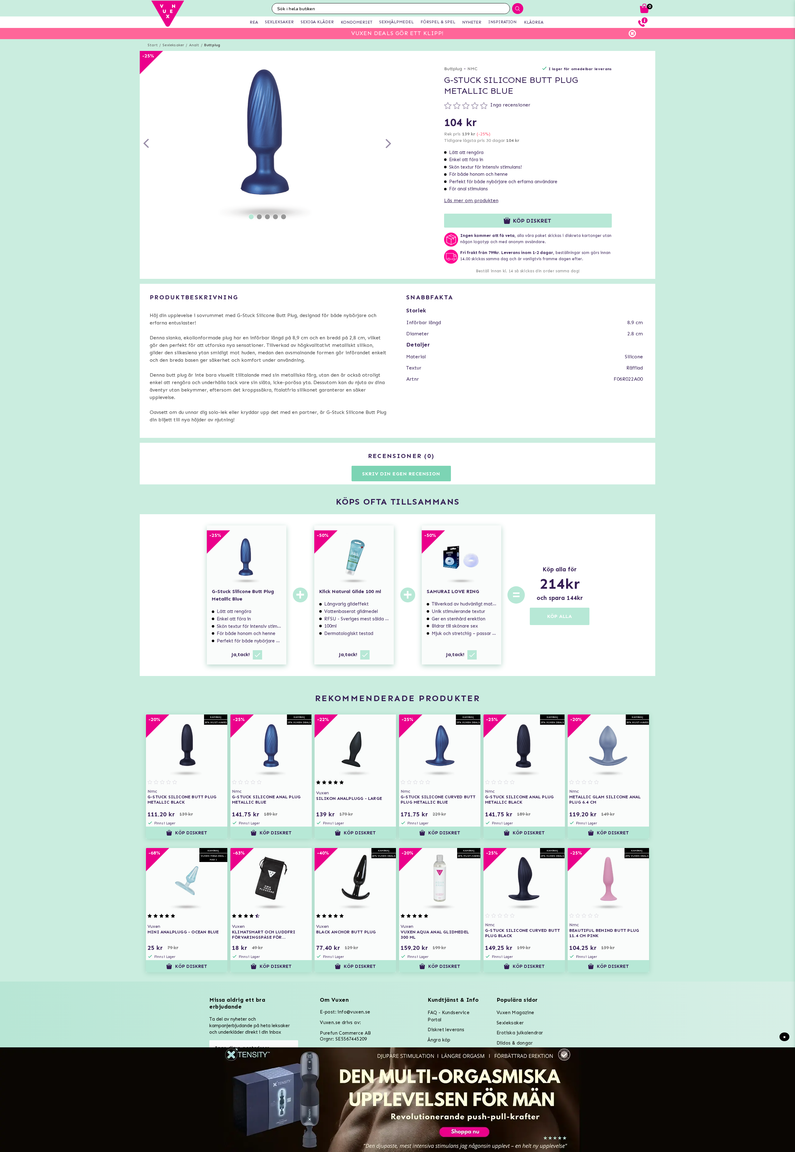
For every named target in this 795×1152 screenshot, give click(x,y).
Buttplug (212, 45)
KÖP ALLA (559, 616)
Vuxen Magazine (515, 1012)
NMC (472, 68)
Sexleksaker (173, 45)
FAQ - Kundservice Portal (449, 1016)
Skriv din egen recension (401, 474)
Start (153, 45)
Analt (194, 45)
